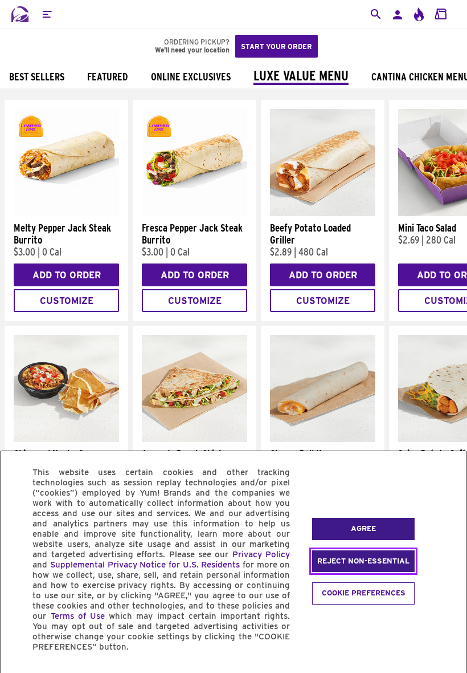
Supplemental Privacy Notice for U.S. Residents (145, 565)
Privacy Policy (261, 554)
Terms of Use (78, 616)
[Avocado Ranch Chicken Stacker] (194, 439)
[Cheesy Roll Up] (322, 439)
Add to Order (66, 275)
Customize (66, 300)
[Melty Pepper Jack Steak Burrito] (66, 213)
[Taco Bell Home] (19, 14)
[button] (47, 14)
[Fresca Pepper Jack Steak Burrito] (194, 213)
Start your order (276, 46)
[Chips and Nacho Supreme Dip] (66, 439)
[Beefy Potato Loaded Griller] (322, 213)
